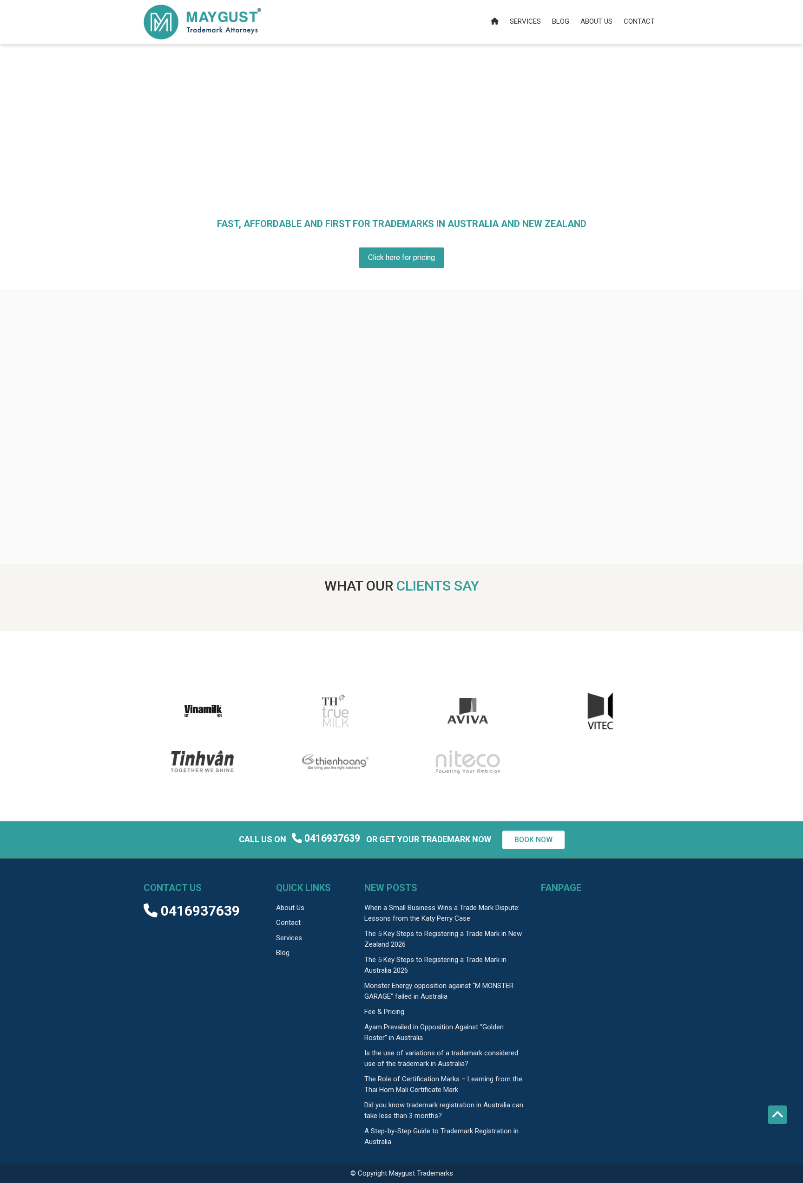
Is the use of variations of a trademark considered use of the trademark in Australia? (441, 1058)
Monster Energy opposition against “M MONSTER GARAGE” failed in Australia (438, 991)
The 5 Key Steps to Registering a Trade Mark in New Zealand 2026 (443, 939)
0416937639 (332, 838)
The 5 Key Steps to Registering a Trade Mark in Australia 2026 (435, 965)
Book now (533, 839)
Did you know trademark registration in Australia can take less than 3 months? (443, 1110)
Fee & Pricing (384, 1012)
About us (596, 21)
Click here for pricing (401, 257)
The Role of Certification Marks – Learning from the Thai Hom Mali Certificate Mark (443, 1084)
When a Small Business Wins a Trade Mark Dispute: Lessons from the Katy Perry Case (442, 913)
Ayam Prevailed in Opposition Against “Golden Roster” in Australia (434, 1032)
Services (525, 21)
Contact (639, 21)
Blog (560, 21)
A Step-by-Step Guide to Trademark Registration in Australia (441, 1136)
